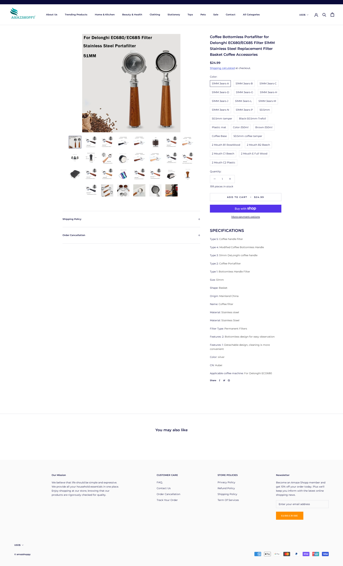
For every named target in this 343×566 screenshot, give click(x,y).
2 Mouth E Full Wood (254, 153)
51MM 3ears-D (220, 92)
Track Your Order (167, 500)
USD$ (302, 14)
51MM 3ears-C (268, 83)
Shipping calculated (222, 68)
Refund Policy (226, 488)
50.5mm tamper (222, 118)
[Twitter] (224, 380)
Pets (203, 14)
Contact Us (164, 488)
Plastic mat (219, 127)
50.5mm (265, 109)
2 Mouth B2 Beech (258, 144)
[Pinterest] (229, 380)
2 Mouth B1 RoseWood (226, 144)
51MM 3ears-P (244, 109)
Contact (230, 14)
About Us (51, 14)
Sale (215, 14)
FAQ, (160, 482)
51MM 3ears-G (244, 92)
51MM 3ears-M (267, 100)
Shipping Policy (72, 219)
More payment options (245, 216)
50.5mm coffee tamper (247, 136)
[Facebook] (219, 380)
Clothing (155, 14)
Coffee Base (219, 136)
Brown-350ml (263, 127)
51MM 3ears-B (244, 83)
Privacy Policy (226, 482)
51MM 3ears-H (268, 92)
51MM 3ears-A (220, 83)
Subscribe (289, 515)
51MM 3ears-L (243, 100)
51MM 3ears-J (220, 100)
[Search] (324, 14)
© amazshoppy (22, 554)
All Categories (251, 14)
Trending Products (76, 14)
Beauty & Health (132, 14)
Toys (190, 14)
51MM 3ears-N (220, 109)
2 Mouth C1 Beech (223, 153)
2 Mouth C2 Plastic (223, 162)
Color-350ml (240, 127)
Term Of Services (228, 500)
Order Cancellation (74, 235)
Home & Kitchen (105, 14)
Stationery (174, 14)
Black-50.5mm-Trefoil (252, 118)
